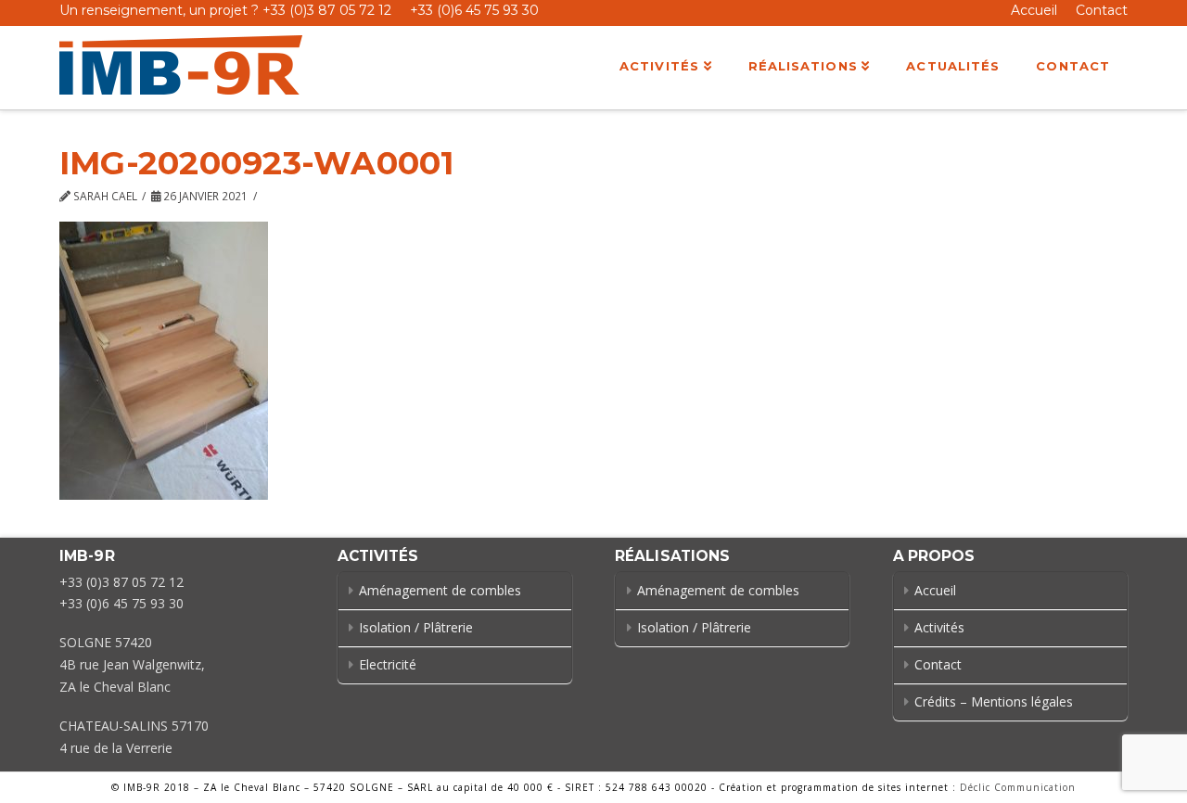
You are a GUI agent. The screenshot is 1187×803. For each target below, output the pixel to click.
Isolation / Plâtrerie (416, 627)
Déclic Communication (1018, 787)
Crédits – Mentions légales (993, 701)
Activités (939, 627)
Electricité (387, 664)
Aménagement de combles (440, 590)
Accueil (1034, 10)
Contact (1102, 10)
